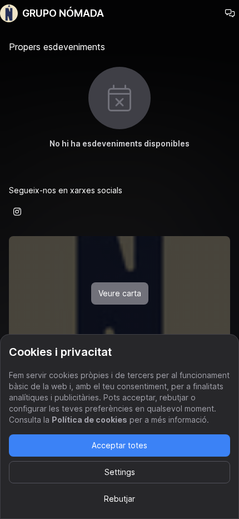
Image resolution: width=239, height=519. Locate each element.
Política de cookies (89, 419)
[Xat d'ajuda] (230, 13)
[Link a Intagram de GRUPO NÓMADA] (17, 211)
